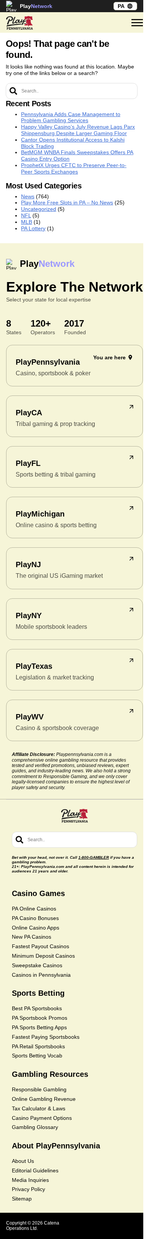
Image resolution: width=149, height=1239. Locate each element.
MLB (26, 222)
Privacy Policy (28, 1189)
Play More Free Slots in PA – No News (67, 202)
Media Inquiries (30, 1180)
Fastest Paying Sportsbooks (45, 1037)
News (27, 196)
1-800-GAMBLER (93, 857)
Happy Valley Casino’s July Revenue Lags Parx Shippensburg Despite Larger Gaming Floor (78, 130)
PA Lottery (33, 228)
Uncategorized (38, 209)
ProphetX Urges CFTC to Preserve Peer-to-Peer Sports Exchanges (73, 168)
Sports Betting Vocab (37, 1055)
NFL (26, 215)
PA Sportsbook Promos (39, 1018)
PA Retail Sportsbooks (38, 1046)
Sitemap (22, 1199)
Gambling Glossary (35, 1127)
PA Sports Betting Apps (39, 1027)
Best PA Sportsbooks (37, 1008)
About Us (23, 1161)
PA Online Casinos (34, 909)
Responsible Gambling (39, 1089)
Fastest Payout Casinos (40, 946)
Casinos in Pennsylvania (41, 975)
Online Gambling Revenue (44, 1099)
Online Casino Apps (35, 928)
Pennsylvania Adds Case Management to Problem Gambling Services (70, 117)
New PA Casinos (31, 937)
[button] (137, 22)
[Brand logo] (19, 23)
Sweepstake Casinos (37, 965)
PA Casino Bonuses (35, 918)
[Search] (13, 91)
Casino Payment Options (42, 1118)
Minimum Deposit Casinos (43, 956)
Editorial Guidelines (35, 1170)
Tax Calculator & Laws (38, 1108)
